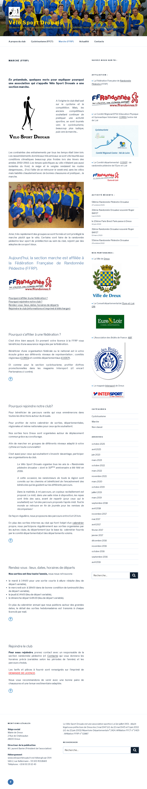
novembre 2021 (99, 476)
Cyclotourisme (99, 416)
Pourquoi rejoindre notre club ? (25, 301)
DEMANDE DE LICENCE (22, 673)
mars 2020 (97, 481)
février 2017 (97, 530)
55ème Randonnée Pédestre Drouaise (110, 240)
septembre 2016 (100, 557)
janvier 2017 (97, 535)
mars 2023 (97, 460)
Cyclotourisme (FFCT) (42, 41)
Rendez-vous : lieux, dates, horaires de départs (34, 305)
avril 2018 (96, 508)
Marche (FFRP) (66, 41)
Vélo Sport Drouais (36, 22)
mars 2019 (97, 497)
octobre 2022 (98, 465)
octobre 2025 (98, 444)
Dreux (107, 258)
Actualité (84, 41)
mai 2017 (96, 519)
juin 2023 (96, 454)
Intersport (110, 385)
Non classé (97, 427)
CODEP (65, 358)
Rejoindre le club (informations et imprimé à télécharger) (39, 308)
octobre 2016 (98, 551)
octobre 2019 (98, 487)
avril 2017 (96, 524)
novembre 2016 (99, 546)
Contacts (99, 41)
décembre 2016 (99, 540)
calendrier (78, 522)
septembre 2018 (100, 503)
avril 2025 (96, 449)
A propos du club (17, 41)
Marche (95, 421)
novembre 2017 (99, 514)
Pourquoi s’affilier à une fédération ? (28, 298)
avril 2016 (96, 562)
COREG (25, 358)
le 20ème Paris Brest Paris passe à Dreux (112, 221)
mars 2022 (97, 470)
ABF (130, 337)
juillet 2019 (97, 492)
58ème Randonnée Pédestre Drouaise (110, 202)
